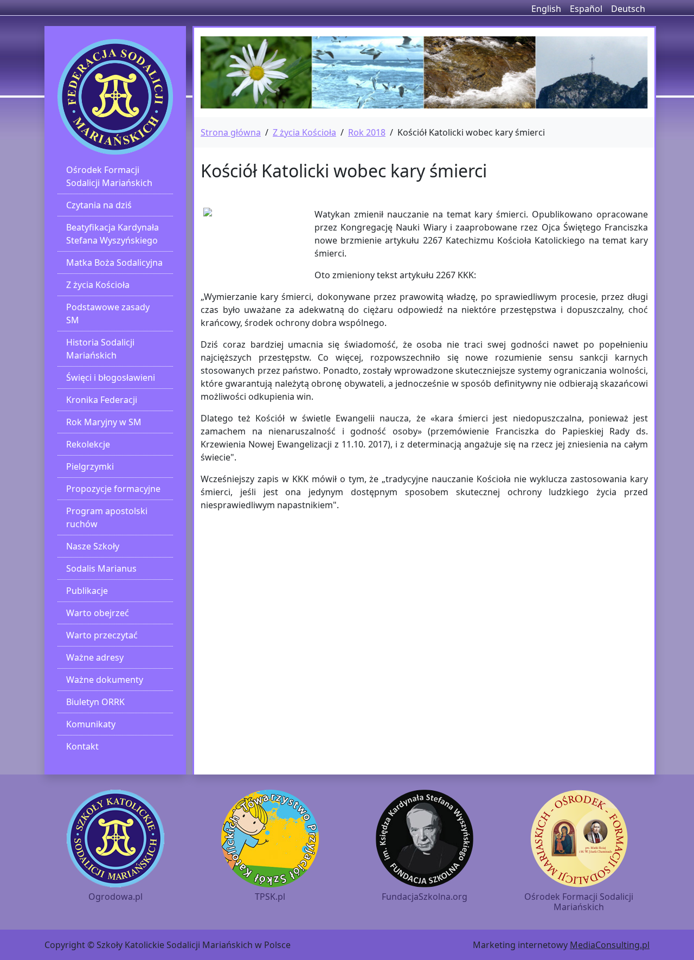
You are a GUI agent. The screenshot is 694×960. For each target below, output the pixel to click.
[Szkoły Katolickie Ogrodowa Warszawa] (115, 97)
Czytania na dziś (99, 205)
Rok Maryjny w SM (104, 422)
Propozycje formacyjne (113, 489)
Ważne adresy (95, 657)
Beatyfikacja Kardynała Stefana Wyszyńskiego (112, 233)
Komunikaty (90, 724)
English (546, 9)
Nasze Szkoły (92, 546)
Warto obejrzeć (97, 613)
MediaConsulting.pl (610, 945)
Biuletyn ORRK (95, 702)
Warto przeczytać (102, 635)
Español (586, 9)
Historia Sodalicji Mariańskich (100, 348)
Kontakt (82, 746)
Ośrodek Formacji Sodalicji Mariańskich (109, 176)
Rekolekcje (88, 444)
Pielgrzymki (90, 466)
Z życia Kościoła (98, 285)
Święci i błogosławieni (110, 377)
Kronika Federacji (101, 400)
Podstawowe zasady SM (108, 313)
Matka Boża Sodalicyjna (114, 262)
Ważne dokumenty (104, 680)
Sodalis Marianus (101, 568)
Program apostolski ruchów (106, 517)
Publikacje (87, 591)
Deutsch (628, 9)
